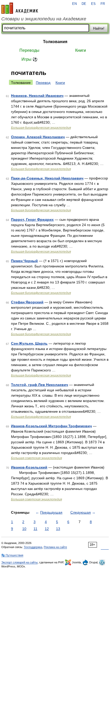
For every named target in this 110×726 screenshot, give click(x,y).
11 (35, 529)
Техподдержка (33, 547)
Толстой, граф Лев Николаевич (39, 385)
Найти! (98, 28)
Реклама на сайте (55, 547)
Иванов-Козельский (29, 467)
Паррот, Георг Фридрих (32, 219)
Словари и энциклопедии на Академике (43, 18)
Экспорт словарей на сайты (19, 562)
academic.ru (19, 8)
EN (74, 4)
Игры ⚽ (29, 59)
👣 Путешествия (12, 555)
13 (58, 529)
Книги (80, 50)
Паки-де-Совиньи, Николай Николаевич (47, 178)
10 (24, 529)
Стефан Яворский (27, 302)
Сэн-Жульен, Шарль (29, 343)
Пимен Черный (24, 261)
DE (84, 4)
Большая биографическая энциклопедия (41, 127)
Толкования (55, 42)
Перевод (43, 83)
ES (93, 4)
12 (47, 529)
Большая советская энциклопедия (36, 458)
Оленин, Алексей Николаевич (38, 137)
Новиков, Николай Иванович (37, 96)
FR (103, 4)
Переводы (29, 50)
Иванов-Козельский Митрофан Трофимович (51, 426)
